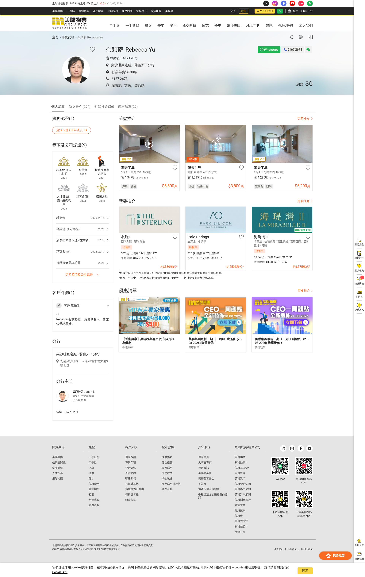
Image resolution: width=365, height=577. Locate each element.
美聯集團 (57, 11)
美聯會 (169, 11)
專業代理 (68, 37)
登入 (233, 11)
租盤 (91, 494)
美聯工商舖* (242, 467)
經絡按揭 (240, 510)
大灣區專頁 (205, 462)
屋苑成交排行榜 (171, 483)
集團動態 (57, 467)
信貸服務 (156, 11)
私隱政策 (292, 549)
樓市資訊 (203, 467)
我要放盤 (339, 555)
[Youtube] (309, 448)
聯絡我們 (130, 478)
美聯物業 (240, 457)
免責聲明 (278, 549)
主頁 (55, 37)
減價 (91, 473)
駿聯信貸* (241, 526)
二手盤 (93, 462)
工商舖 (71, 11)
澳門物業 (98, 11)
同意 (305, 570)
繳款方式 (130, 499)
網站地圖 (57, 478)
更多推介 (303, 118)
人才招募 (57, 473)
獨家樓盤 (94, 489)
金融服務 (112, 11)
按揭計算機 (132, 483)
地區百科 (167, 489)
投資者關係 (59, 462)
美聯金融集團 (243, 483)
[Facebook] (301, 448)
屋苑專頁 (203, 457)
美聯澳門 (240, 478)
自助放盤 (130, 457)
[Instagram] (292, 448)
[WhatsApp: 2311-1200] (280, 11)
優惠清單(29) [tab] (128, 106)
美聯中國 (240, 473)
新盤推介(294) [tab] (79, 106)
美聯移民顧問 (243, 489)
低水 (91, 478)
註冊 (243, 11)
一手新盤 (94, 457)
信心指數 (167, 462)
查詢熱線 (130, 473)
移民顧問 (127, 11)
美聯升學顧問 (243, 494)
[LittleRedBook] (304, 466)
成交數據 (167, 478)
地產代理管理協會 (209, 489)
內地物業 (84, 11)
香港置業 (240, 505)
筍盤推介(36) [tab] (104, 106)
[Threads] (283, 448)
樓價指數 (167, 457)
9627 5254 (71, 412)
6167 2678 (120, 79)
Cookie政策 (59, 572)
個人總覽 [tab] (58, 106)
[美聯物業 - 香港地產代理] (69, 23)
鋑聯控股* (241, 462)
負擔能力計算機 (134, 489)
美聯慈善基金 (206, 478)
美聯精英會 (205, 473)
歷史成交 (167, 473)
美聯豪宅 (94, 483)
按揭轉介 (141, 11)
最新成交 (167, 467)
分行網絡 (130, 467)
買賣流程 (94, 505)
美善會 (202, 483)
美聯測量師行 (243, 499)
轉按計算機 (132, 494)
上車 (91, 467)
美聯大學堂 (241, 521)
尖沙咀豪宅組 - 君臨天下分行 (133, 65)
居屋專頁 (94, 499)
